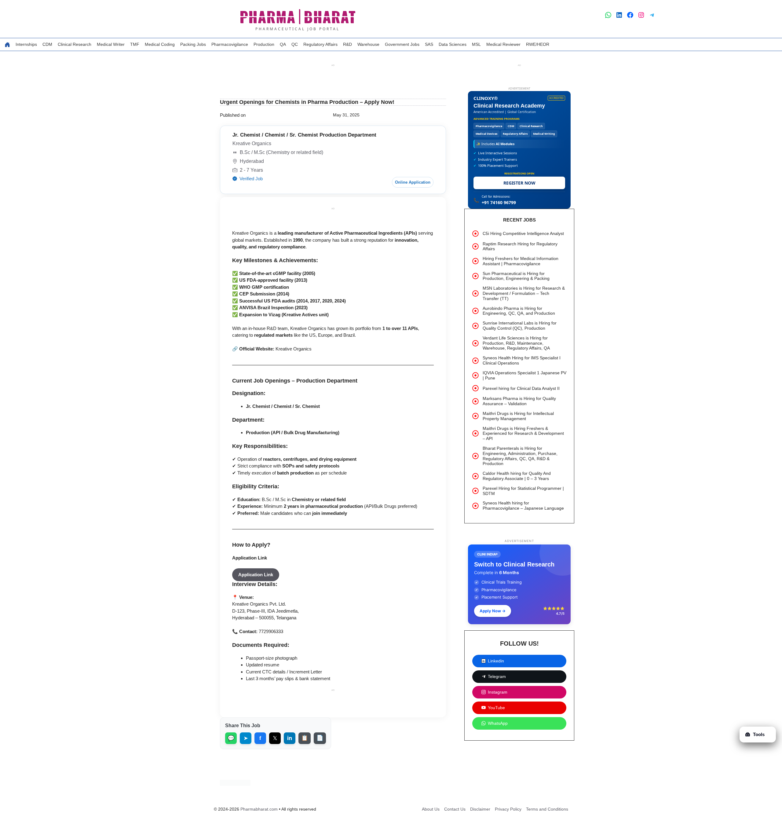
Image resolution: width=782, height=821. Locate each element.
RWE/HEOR (537, 44)
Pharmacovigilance (229, 44)
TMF (134, 44)
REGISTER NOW (519, 183)
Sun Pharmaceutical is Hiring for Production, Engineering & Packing (516, 276)
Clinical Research (74, 44)
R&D (347, 44)
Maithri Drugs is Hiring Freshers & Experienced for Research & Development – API (523, 433)
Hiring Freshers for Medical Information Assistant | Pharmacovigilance (520, 261)
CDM (47, 44)
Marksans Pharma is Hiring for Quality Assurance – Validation (519, 401)
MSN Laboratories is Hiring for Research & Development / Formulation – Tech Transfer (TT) (524, 293)
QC (294, 44)
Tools (759, 734)
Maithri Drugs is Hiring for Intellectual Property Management (518, 416)
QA (283, 44)
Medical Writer (111, 44)
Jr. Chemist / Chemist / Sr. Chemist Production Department (304, 152)
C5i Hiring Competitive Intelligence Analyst (523, 233)
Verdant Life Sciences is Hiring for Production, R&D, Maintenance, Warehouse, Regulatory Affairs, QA (516, 343)
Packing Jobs (193, 44)
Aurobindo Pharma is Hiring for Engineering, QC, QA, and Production (519, 311)
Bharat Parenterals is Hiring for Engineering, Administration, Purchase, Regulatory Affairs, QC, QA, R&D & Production (520, 456)
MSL (476, 44)
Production (264, 44)
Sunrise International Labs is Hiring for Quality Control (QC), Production (520, 326)
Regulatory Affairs (320, 44)
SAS (429, 44)
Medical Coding (160, 44)
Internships (26, 44)
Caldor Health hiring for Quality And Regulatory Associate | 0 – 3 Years (517, 476)
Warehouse (368, 44)
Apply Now (493, 610)
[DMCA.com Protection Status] (235, 801)
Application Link (249, 574)
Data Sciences (452, 44)
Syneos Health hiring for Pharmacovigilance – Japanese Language (523, 505)
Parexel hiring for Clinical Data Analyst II (521, 388)
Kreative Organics (294, 365)
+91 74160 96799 (499, 202)
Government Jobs (402, 44)
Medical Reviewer (503, 44)
